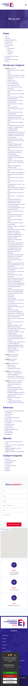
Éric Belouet (8, 422)
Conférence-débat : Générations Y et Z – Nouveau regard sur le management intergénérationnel (16, 343)
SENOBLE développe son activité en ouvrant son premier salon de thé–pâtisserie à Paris (16, 394)
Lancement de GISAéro (13, 206)
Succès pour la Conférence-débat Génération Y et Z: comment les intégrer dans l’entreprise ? (15, 256)
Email (14, 603)
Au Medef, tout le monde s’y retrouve (16, 75)
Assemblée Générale (12, 356)
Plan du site (8, 58)
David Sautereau (9, 432)
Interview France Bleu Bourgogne (15, 291)
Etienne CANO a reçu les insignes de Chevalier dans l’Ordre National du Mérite (16, 174)
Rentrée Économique (12, 82)
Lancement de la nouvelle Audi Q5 (15, 285)
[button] (25, 5)
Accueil (7, 36)
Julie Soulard (8, 412)
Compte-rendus (11, 365)
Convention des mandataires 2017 (15, 289)
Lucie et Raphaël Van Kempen (12, 417)
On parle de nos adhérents (17, 380)
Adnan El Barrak (9, 414)
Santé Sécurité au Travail (13, 316)
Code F (9, 73)
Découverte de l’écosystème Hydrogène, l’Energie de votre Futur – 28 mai (16, 118)
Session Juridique (11, 298)
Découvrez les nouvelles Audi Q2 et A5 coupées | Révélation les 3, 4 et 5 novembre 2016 (15, 264)
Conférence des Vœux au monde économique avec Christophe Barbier (15, 216)
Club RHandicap (9, 462)
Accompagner (10, 48)
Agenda (4, 648)
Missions (7, 46)
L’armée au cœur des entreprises (15, 115)
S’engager (9, 53)
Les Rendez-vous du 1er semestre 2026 (14, 445)
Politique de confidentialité (11, 59)
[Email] (14, 598)
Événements (14, 359)
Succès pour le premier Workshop (15, 243)
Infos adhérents (14, 363)
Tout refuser (10, 676)
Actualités (7, 38)
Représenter (10, 51)
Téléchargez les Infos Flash (13, 368)
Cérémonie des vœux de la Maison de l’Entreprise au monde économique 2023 (16, 189)
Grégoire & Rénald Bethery (11, 429)
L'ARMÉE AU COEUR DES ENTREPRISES (14, 451)
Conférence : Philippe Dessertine (15, 160)
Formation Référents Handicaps (15, 311)
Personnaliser (10, 679)
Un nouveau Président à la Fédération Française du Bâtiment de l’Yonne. (15, 157)
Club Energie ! (10, 296)
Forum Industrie (11, 360)
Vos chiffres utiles (11, 366)
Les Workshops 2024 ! (12, 107)
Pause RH (7, 467)
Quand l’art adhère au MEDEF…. (14, 387)
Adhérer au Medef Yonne (11, 40)
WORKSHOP (8, 446)
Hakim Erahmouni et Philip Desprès (13, 421)
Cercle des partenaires (10, 460)
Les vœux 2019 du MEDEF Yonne (15, 244)
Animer (9, 50)
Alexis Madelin (8, 434)
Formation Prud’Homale (13, 310)
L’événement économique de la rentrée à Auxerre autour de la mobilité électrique (14, 152)
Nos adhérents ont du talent (11, 56)
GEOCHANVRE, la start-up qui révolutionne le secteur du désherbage (14, 251)
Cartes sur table (11, 80)
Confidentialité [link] (10, 682)
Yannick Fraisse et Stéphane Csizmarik (14, 411)
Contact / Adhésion (6, 651)
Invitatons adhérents (16, 371)
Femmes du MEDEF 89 (10, 465)
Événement (8, 464)
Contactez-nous (9, 41)
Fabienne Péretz (9, 427)
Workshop (7, 470)
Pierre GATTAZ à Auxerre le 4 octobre (16, 204)
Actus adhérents (15, 354)
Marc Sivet (7, 416)
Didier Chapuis (8, 431)
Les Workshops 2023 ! (12, 130)
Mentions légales (9, 45)
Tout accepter (10, 672)
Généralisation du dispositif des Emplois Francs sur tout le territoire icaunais (15, 140)
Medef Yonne (8, 43)
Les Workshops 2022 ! (12, 129)
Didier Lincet (8, 419)
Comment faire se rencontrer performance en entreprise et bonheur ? (14, 384)
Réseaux (7, 61)
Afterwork (7, 459)
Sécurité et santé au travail (13, 202)
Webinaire (7, 469)
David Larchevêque (9, 424)
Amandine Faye (9, 426)
